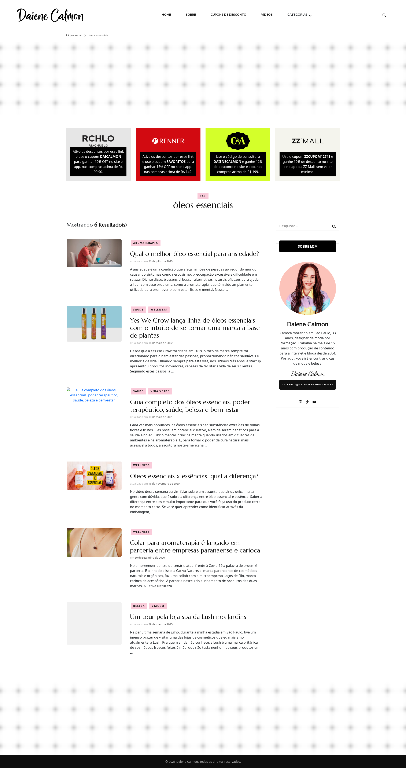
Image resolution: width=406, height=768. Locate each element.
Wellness (159, 309)
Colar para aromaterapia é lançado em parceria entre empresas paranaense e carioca (195, 546)
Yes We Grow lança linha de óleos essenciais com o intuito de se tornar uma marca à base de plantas (195, 327)
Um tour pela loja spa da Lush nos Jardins (188, 617)
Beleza (139, 606)
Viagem (158, 606)
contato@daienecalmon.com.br (308, 384)
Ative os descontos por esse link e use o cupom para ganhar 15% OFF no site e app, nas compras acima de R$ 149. (168, 164)
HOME (166, 15)
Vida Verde (160, 391)
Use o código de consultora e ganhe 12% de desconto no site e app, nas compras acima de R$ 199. (238, 164)
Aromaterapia (145, 243)
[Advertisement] (203, 78)
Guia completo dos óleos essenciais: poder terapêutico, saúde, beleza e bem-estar (190, 406)
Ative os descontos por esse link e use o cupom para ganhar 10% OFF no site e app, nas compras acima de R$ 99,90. (98, 161)
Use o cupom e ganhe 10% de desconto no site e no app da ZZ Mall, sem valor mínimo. (307, 164)
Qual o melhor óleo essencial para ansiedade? (194, 254)
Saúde (138, 309)
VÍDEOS (267, 15)
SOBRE (191, 15)
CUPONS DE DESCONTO (228, 15)
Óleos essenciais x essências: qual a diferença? (194, 476)
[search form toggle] (384, 15)
